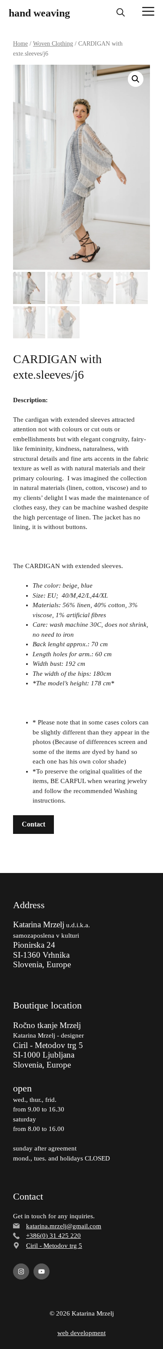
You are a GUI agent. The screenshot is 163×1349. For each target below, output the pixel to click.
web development (81, 1332)
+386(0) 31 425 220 (53, 1235)
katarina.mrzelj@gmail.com (63, 1226)
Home (20, 43)
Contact (33, 824)
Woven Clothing (53, 43)
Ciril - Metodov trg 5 (54, 1245)
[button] (120, 13)
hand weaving (39, 13)
